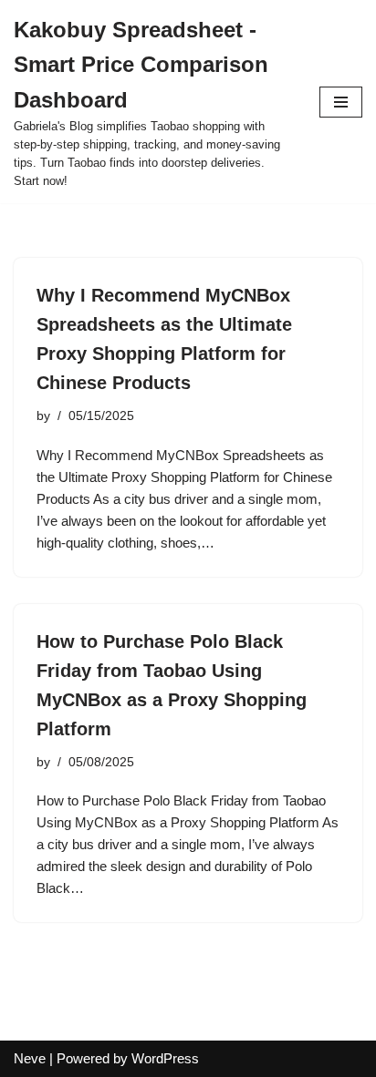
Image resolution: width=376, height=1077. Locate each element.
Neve (30, 1058)
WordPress (165, 1058)
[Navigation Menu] (340, 102)
